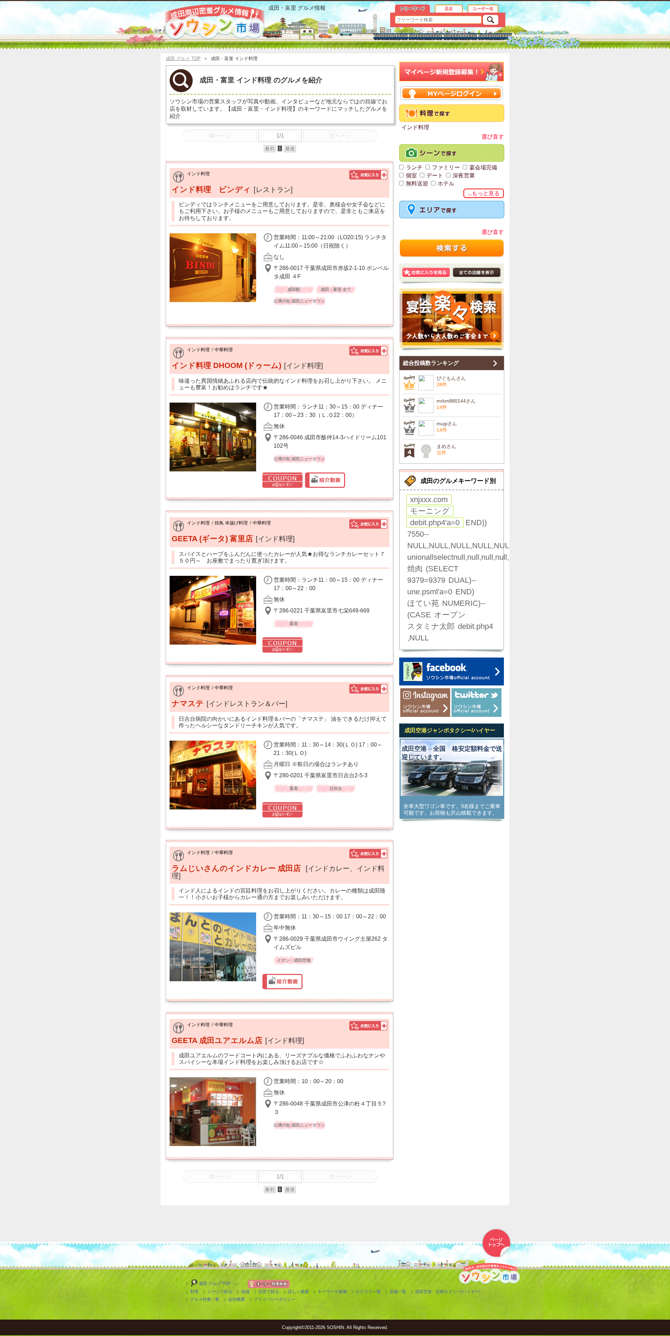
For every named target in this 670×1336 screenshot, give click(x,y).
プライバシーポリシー (275, 1299)
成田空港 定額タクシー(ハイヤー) (448, 1291)
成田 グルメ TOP (214, 1283)
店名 (449, 8)
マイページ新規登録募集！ (451, 72)
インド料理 (198, 173)
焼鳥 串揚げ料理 (231, 523)
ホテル (446, 183)
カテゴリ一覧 (368, 1291)
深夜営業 (464, 175)
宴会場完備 (483, 167)
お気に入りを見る (426, 272)
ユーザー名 (482, 8)
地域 (245, 1291)
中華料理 (224, 349)
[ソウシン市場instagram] (425, 702)
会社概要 (236, 1299)
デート (434, 175)
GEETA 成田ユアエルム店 (217, 1040)
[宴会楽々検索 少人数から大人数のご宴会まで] (451, 319)
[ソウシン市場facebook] (451, 671)
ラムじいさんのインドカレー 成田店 (237, 868)
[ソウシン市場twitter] (476, 702)
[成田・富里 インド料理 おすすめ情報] (215, 22)
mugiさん (447, 423)
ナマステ (188, 703)
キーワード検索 (332, 1291)
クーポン (282, 480)
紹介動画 (325, 480)
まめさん (446, 446)
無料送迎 (417, 183)
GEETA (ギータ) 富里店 (212, 538)
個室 (411, 175)
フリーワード (412, 8)
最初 (270, 148)
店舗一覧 (397, 1291)
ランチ (414, 167)
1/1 (280, 136)
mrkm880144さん (456, 401)
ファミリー (446, 167)
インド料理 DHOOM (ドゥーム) (226, 365)
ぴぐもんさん (451, 378)
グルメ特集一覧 (204, 1299)
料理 (194, 1291)
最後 (290, 148)
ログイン (451, 93)
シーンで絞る (219, 1291)
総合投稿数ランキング (431, 363)
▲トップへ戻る (496, 1243)
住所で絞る (268, 1291)
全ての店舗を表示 (476, 272)
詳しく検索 (298, 1291)
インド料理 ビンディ (211, 189)
